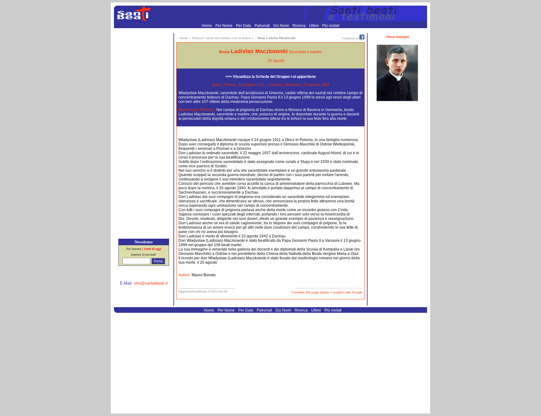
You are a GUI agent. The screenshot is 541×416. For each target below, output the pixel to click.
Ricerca (299, 25)
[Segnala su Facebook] (361, 38)
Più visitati (330, 25)
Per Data (244, 25)
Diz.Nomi (281, 25)
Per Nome (224, 25)
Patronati (263, 25)
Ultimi (314, 25)
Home (207, 25)
